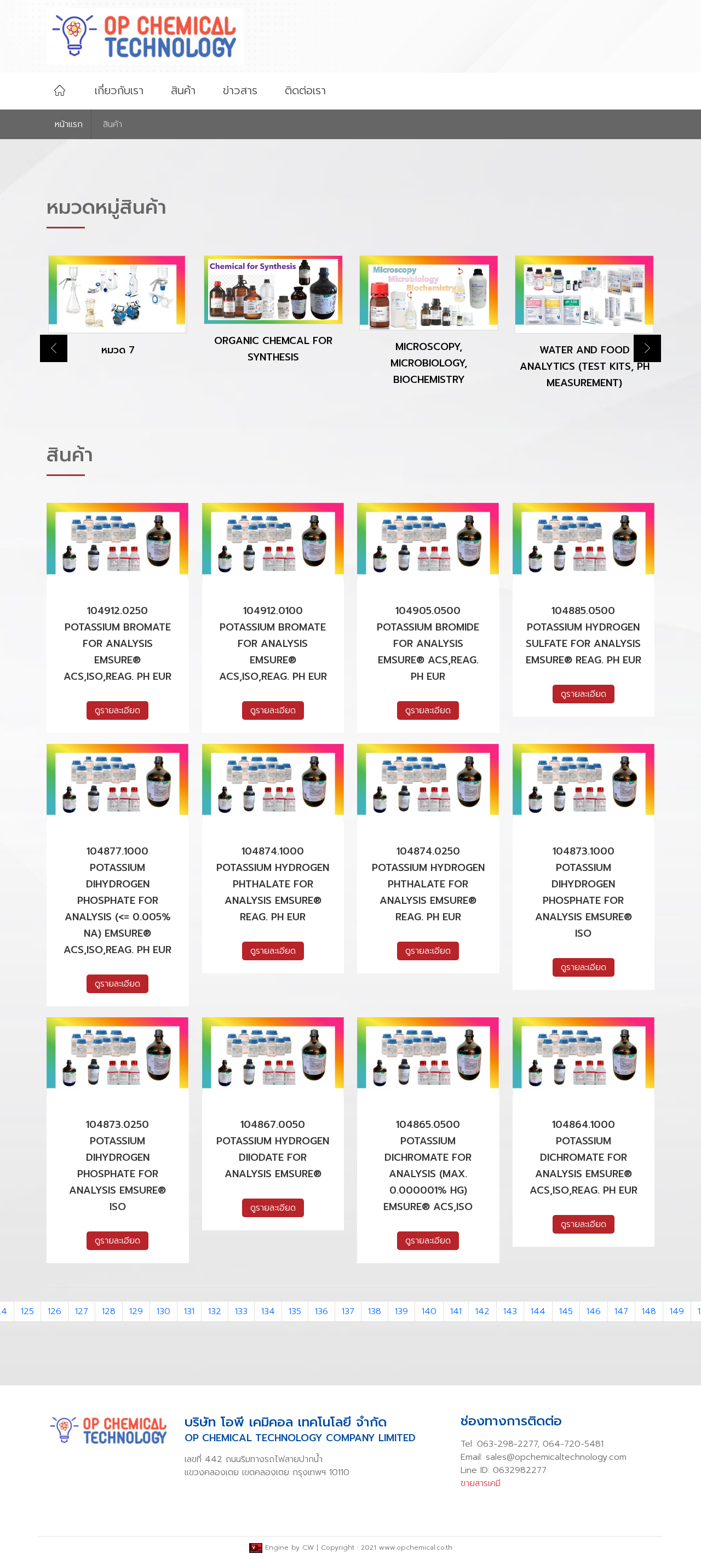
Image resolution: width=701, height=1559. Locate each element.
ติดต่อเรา (305, 90)
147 (621, 1311)
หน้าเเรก (69, 124)
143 (510, 1311)
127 (81, 1311)
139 (401, 1311)
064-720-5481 (573, 1444)
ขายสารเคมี (481, 1483)
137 (348, 1311)
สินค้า (183, 90)
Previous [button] (53, 348)
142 (482, 1311)
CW (308, 1547)
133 (241, 1311)
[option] (118, 315)
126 (54, 1311)
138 (374, 1311)
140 (429, 1311)
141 (456, 1311)
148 (649, 1311)
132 (214, 1311)
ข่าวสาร (240, 90)
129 (136, 1311)
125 (27, 1311)
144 (538, 1311)
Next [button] (647, 348)
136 (321, 1311)
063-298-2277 (507, 1444)
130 (163, 1311)
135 (295, 1311)
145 (566, 1311)
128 (109, 1311)
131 (189, 1311)
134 (268, 1311)
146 (594, 1311)
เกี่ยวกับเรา (119, 90)
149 (677, 1311)
